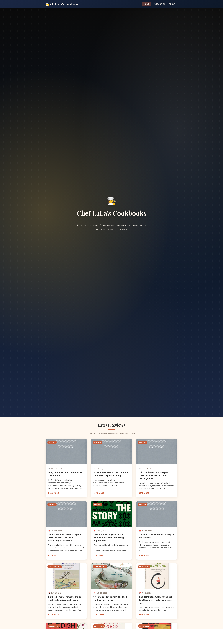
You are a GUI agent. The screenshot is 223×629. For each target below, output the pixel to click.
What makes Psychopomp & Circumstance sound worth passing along (153, 475)
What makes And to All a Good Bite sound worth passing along (111, 474)
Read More (53, 493)
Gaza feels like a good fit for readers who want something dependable (108, 537)
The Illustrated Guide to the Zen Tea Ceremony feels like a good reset (155, 599)
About (172, 4)
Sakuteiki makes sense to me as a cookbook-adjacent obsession (65, 598)
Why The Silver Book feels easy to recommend (156, 536)
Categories (159, 4)
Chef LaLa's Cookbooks (62, 4)
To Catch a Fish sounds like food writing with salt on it (110, 598)
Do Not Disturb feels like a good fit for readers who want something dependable (65, 537)
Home (146, 4)
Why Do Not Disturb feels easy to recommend (65, 474)
